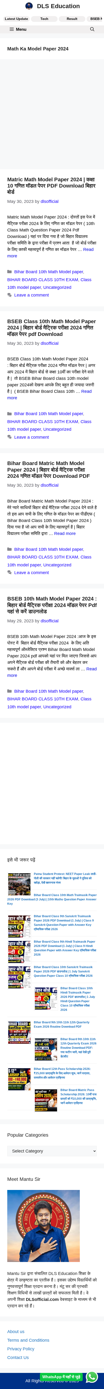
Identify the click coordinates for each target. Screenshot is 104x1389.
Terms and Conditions (28, 1340)
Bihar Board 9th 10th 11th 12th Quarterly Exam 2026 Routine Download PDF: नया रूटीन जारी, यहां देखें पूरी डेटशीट (78, 1047)
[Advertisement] (52, 115)
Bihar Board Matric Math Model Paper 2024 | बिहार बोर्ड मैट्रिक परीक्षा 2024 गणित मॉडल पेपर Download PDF (48, 469)
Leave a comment (31, 295)
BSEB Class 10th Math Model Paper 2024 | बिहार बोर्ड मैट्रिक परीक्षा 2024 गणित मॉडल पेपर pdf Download (51, 327)
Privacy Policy (20, 1349)
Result (72, 19)
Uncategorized (57, 287)
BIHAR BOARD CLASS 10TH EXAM (42, 279)
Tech (44, 19)
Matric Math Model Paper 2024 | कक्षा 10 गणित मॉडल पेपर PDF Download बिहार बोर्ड (51, 185)
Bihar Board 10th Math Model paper (48, 271)
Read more (65, 533)
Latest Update (16, 19)
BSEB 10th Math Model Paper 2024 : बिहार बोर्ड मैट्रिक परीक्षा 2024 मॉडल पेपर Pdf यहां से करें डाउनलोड (52, 605)
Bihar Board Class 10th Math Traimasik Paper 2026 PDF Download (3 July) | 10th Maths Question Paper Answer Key (52, 899)
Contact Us (18, 1357)
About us (15, 1331)
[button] (92, 29)
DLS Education (58, 6)
